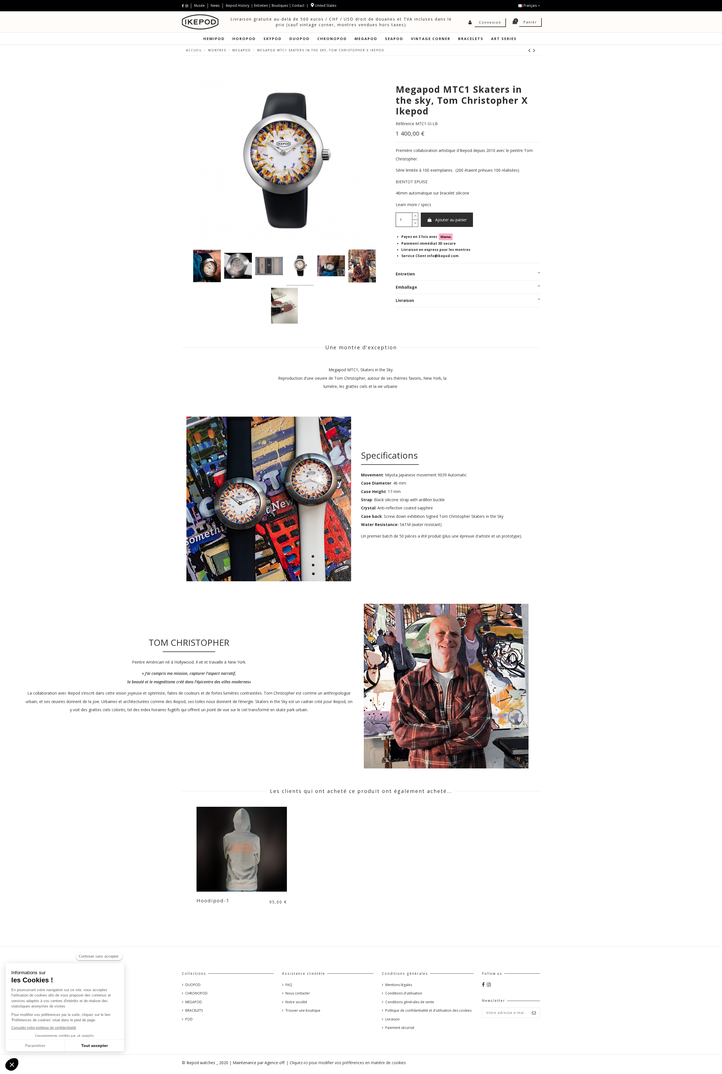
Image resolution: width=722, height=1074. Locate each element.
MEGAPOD (193, 1002)
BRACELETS (194, 1010)
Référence (405, 123)
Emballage (406, 287)
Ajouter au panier (451, 219)
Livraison (405, 300)
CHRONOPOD (196, 993)
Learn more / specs (413, 204)
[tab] (468, 273)
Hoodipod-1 (213, 900)
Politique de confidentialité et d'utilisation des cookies (428, 1010)
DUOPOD (193, 984)
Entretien (261, 5)
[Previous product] (530, 50)
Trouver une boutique (302, 1010)
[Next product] (534, 50)
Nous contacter (297, 993)
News (215, 5)
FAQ (288, 984)
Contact (298, 5)
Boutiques (280, 5)
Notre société (296, 1002)
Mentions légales (398, 984)
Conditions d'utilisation (403, 993)
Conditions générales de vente (409, 1002)
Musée (200, 5)
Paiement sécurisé (399, 1027)
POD (189, 1019)
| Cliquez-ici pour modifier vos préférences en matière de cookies (346, 1062)
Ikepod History (238, 5)
